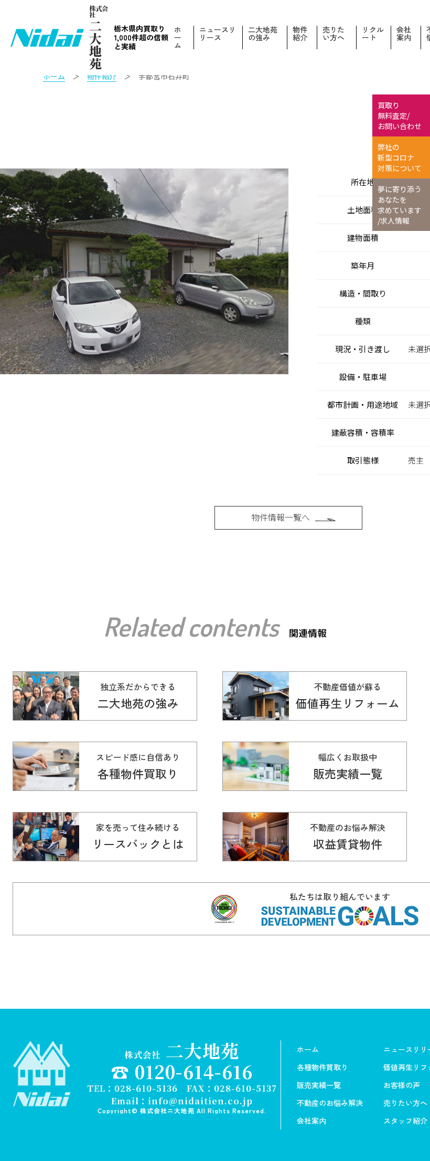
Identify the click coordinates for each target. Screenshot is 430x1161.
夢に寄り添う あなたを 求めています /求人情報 (400, 205)
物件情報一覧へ (280, 517)
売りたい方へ (333, 34)
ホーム (177, 37)
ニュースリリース (217, 34)
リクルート (373, 34)
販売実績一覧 (319, 1085)
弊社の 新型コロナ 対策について (400, 157)
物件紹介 (300, 34)
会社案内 (403, 34)
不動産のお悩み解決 (330, 1102)
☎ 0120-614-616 (182, 1071)
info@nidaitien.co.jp (200, 1101)
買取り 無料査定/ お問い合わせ (400, 115)
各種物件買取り (322, 1067)
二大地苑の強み (262, 34)
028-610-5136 (146, 1088)
